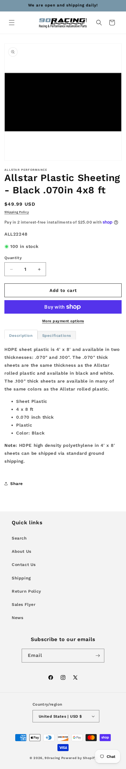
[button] (11, 22)
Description (21, 335)
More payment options (63, 321)
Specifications (56, 335)
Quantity (13, 258)
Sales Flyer (24, 604)
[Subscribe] (97, 655)
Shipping (21, 578)
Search (19, 538)
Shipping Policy (16, 212)
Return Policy (26, 591)
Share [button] (16, 483)
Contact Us (24, 564)
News (17, 617)
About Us (21, 551)
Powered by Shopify (79, 758)
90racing (52, 758)
